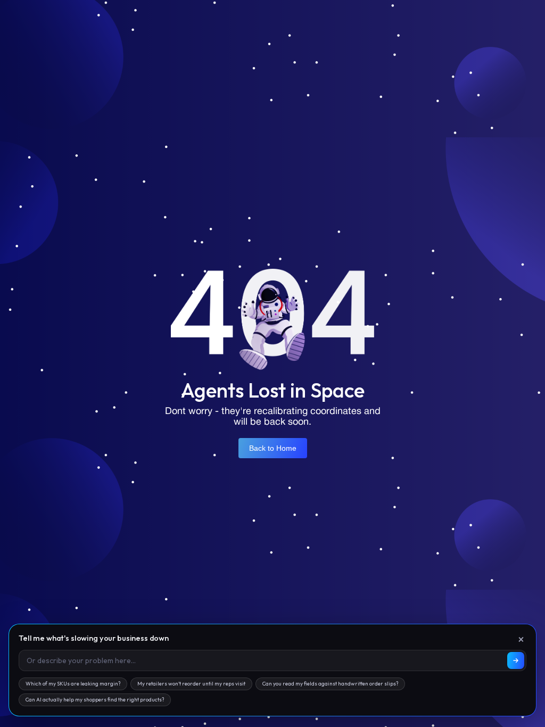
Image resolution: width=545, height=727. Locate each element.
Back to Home (272, 448)
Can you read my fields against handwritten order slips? (330, 683)
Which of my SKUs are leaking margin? (73, 683)
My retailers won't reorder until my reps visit (191, 683)
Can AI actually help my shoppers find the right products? (95, 699)
